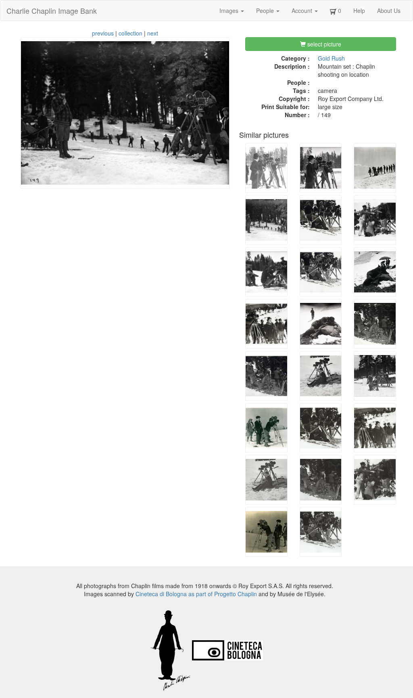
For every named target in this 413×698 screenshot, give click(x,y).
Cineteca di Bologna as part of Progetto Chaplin (196, 594)
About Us (388, 10)
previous (103, 33)
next (152, 33)
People (265, 10)
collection (130, 33)
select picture (323, 44)
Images (229, 10)
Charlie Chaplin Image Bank (51, 10)
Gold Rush (331, 58)
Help (359, 10)
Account (303, 10)
